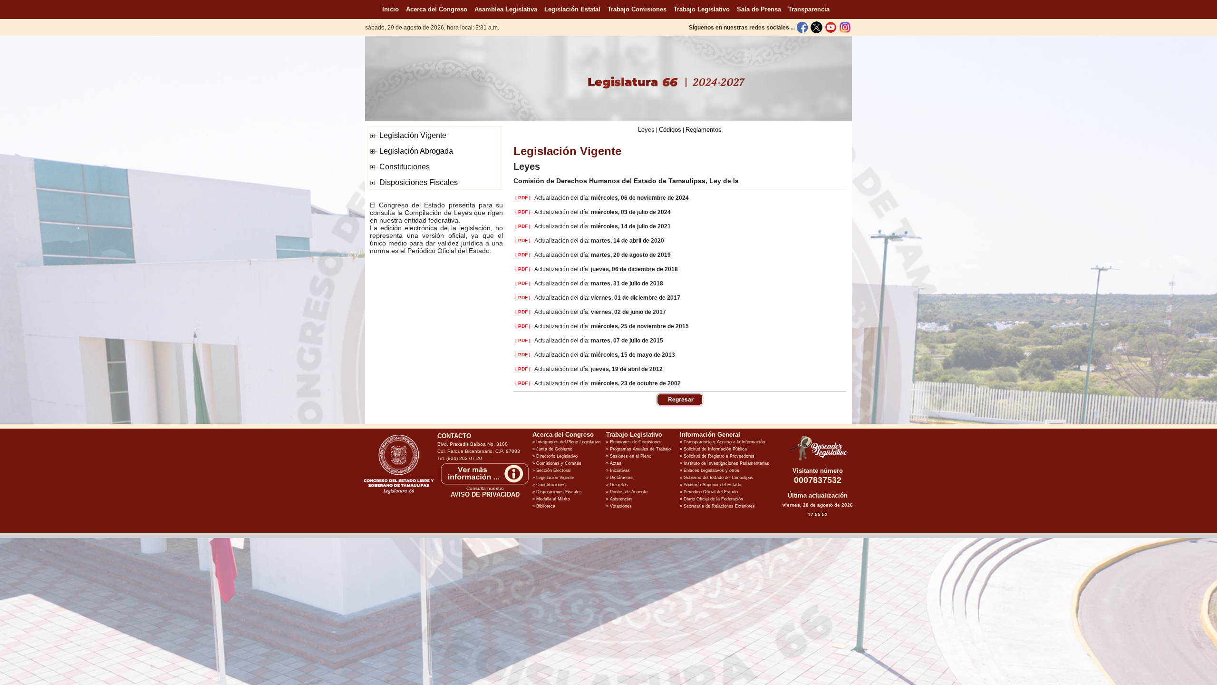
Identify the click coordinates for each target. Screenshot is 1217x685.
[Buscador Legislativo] (817, 460)
